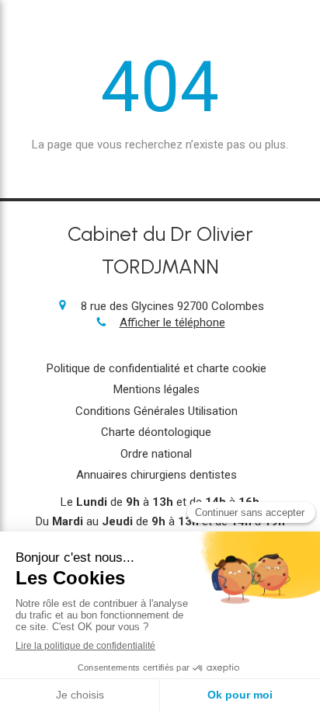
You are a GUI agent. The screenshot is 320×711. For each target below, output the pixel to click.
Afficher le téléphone (172, 322)
